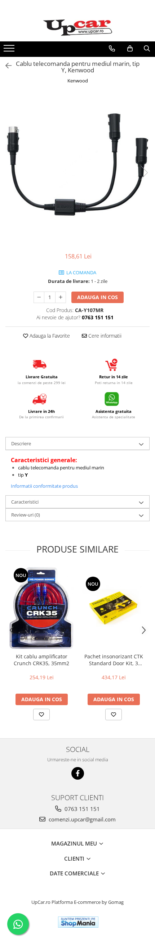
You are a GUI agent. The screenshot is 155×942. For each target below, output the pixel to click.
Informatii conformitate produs (44, 486)
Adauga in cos (97, 297)
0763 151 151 (81, 808)
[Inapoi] (5, 66)
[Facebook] (77, 773)
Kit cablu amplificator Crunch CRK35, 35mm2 (41, 660)
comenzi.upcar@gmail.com (81, 819)
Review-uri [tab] (25, 514)
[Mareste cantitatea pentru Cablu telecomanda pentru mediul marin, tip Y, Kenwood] (60, 297)
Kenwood (77, 80)
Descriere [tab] (21, 443)
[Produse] (10, 50)
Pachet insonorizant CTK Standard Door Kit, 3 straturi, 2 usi (113, 660)
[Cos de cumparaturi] (130, 48)
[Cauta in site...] (147, 48)
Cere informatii (104, 335)
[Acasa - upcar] (77, 27)
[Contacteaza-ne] (112, 48)
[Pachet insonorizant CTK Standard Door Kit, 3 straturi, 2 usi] (113, 608)
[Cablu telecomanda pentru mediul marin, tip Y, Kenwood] (77, 165)
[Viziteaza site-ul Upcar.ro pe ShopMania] (78, 922)
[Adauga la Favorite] (41, 714)
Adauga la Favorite (49, 335)
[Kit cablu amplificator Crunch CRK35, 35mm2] (41, 608)
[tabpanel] (77, 165)
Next (144, 172)
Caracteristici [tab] (25, 502)
